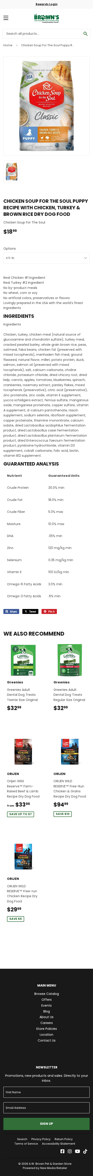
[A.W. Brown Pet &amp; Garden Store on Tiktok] (85, 1152)
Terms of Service (26, 1144)
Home (7, 45)
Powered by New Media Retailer (45, 1168)
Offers (47, 999)
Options (9, 248)
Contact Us (47, 1040)
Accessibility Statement (58, 1144)
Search (22, 1139)
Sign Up (46, 1123)
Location (46, 1034)
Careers (46, 1023)
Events (46, 1005)
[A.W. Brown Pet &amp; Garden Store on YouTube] (77, 1152)
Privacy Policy (41, 1139)
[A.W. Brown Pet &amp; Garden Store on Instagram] (70, 1152)
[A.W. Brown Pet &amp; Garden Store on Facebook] (62, 1152)
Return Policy (64, 1139)
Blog (46, 1011)
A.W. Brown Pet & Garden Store (50, 1164)
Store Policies (46, 1028)
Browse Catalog (46, 994)
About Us (46, 1017)
